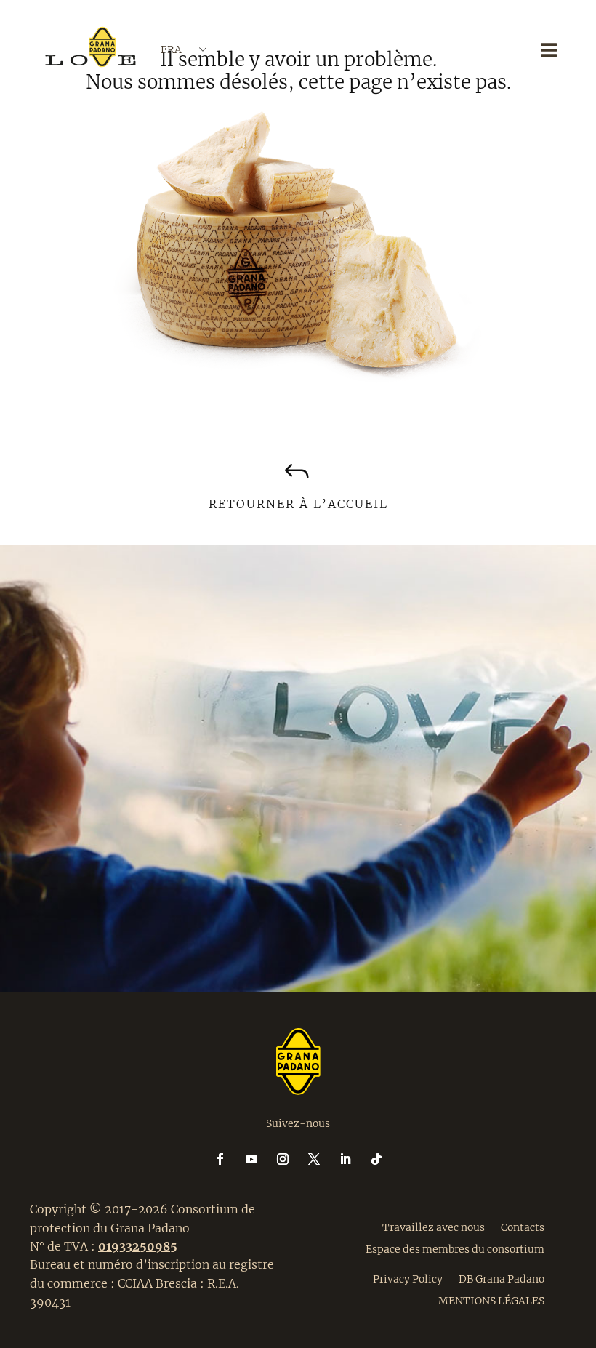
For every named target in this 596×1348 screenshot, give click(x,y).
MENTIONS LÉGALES (491, 1300)
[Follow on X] (322, 1159)
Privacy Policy (408, 1278)
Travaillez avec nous (433, 1226)
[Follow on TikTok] (376, 1159)
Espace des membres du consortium (455, 1248)
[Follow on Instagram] (291, 1159)
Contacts (522, 1226)
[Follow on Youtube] (260, 1159)
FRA (171, 49)
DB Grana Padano (501, 1278)
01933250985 (137, 1246)
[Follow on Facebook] (228, 1159)
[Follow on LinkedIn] (354, 1159)
